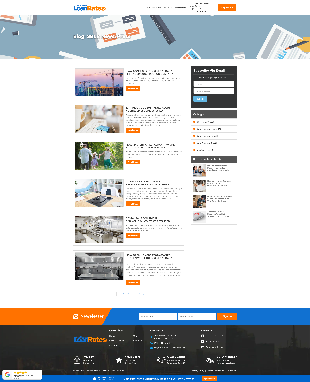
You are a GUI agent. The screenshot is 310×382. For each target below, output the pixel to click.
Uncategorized (203, 150)
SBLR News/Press (204, 122)
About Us (168, 8)
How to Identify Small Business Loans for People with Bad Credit (218, 167)
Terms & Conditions (216, 371)
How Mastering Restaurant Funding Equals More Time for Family (151, 146)
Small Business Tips (205, 143)
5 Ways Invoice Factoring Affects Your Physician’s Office (148, 183)
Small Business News (206, 136)
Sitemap (232, 371)
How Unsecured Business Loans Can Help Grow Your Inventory (219, 183)
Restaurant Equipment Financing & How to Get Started (148, 220)
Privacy (88, 357)
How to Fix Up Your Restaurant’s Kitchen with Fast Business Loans (149, 256)
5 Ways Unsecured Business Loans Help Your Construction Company (149, 72)
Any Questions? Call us (202, 8)
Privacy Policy (197, 371)
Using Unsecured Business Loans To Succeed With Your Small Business (219, 198)
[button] (308, 377)
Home (112, 336)
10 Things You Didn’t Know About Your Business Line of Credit (148, 109)
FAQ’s (134, 336)
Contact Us (180, 8)
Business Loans (153, 8)
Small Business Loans (206, 129)
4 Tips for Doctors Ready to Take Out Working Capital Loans (218, 214)
